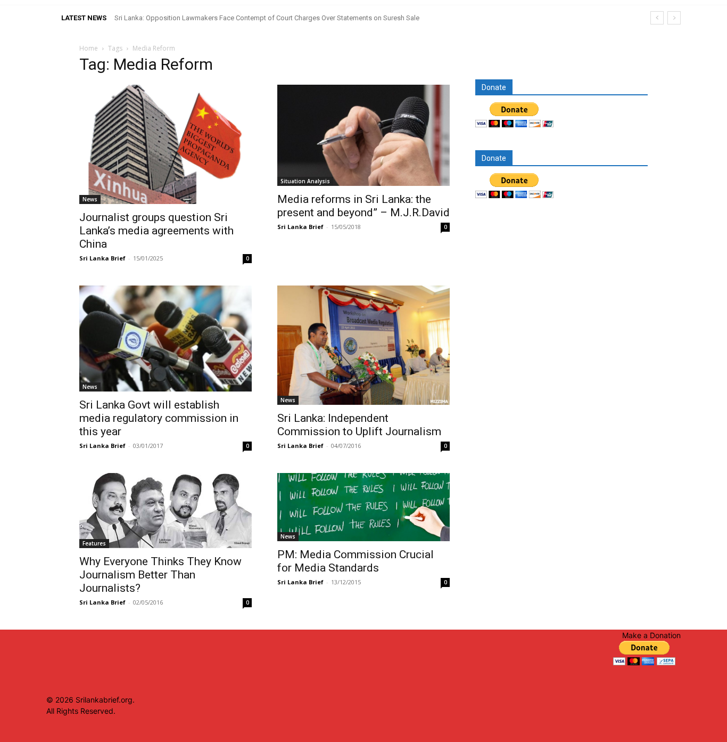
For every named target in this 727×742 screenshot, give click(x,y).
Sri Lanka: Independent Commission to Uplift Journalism (359, 425)
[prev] (657, 18)
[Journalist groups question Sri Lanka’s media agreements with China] (165, 144)
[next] (674, 18)
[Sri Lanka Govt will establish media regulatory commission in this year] (165, 339)
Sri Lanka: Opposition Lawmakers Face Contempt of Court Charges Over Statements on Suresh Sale (266, 18)
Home (88, 48)
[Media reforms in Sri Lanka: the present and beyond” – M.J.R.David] (363, 135)
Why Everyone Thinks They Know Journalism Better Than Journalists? (160, 574)
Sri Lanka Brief (102, 258)
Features (94, 543)
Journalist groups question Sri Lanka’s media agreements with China (156, 230)
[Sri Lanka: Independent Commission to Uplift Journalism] (363, 345)
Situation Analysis (305, 181)
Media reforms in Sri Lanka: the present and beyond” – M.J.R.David (363, 206)
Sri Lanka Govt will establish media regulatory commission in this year (158, 418)
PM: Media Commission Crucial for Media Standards (355, 561)
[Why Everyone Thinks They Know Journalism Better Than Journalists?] (165, 510)
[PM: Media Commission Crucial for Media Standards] (363, 507)
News (89, 199)
